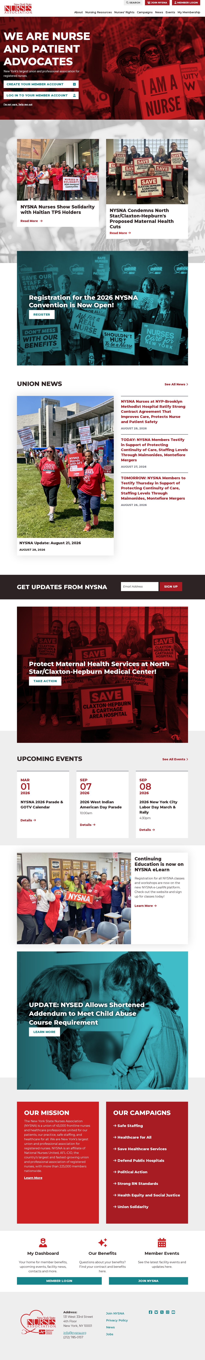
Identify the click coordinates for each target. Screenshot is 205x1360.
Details (26, 820)
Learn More (144, 906)
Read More (30, 221)
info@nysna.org (74, 1333)
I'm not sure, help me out (18, 104)
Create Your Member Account (35, 84)
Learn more (44, 1032)
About (78, 12)
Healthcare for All (134, 1137)
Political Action (132, 1172)
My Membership (189, 12)
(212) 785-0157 (73, 1337)
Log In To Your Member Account (37, 95)
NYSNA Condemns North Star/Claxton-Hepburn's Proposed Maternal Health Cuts (142, 219)
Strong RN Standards (138, 1183)
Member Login (187, 2)
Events (170, 12)
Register (41, 314)
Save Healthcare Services (142, 1149)
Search (134, 2)
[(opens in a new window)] (151, 1312)
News (159, 12)
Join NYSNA (158, 2)
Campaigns (145, 12)
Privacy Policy (117, 1320)
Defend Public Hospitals (141, 1160)
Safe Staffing (130, 1126)
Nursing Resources (98, 12)
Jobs (109, 1334)
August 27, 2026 (133, 466)
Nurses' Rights (124, 12)
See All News (175, 384)
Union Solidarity (133, 1207)
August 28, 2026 (32, 549)
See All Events (174, 759)
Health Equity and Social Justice (149, 1195)
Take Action (45, 681)
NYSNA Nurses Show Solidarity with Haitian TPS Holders (58, 209)
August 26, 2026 (134, 505)
